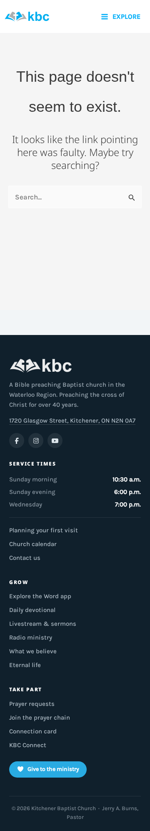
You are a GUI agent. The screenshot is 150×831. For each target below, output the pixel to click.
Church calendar (33, 544)
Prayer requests (32, 704)
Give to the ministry (53, 769)
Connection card (33, 731)
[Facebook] (16, 440)
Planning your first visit (43, 530)
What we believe (33, 651)
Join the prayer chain (39, 717)
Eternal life (25, 665)
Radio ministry (30, 637)
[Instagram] (35, 440)
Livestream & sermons (42, 623)
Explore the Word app (40, 596)
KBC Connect (27, 745)
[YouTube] (55, 440)
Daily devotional (32, 610)
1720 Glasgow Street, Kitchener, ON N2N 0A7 (72, 420)
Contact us (24, 558)
